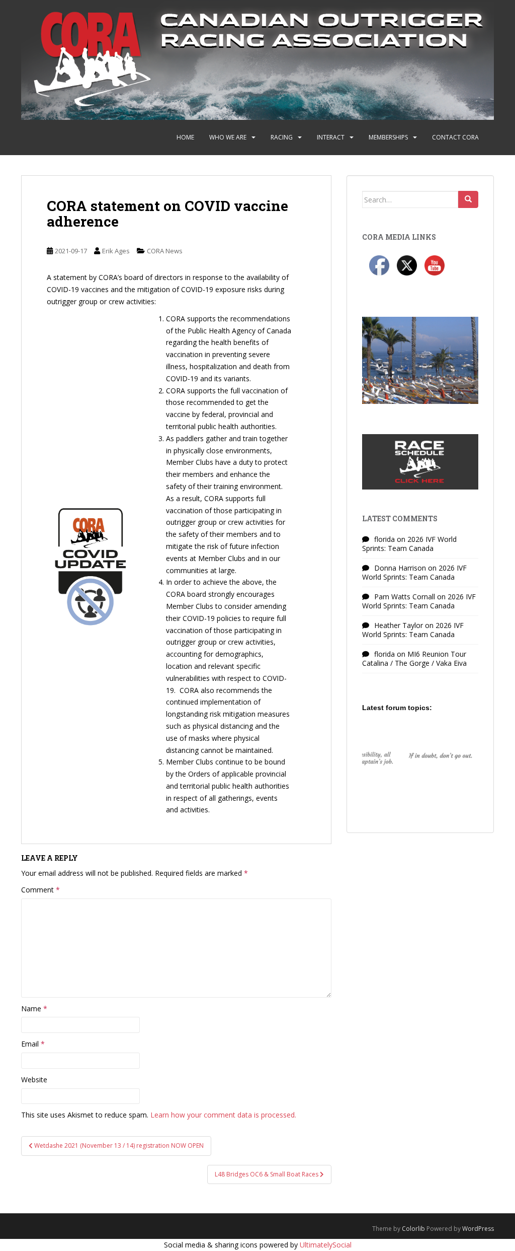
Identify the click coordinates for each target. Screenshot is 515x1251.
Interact (331, 137)
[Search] (468, 199)
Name (34, 1008)
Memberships (388, 137)
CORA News (165, 250)
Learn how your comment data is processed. (223, 1115)
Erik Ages (116, 250)
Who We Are (227, 137)
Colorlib (413, 1228)
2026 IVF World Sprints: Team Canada (409, 543)
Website (34, 1079)
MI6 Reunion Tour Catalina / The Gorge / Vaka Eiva (414, 658)
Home (185, 137)
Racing (282, 137)
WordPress (478, 1228)
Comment (40, 889)
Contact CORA (455, 137)
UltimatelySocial (326, 1244)
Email (33, 1044)
